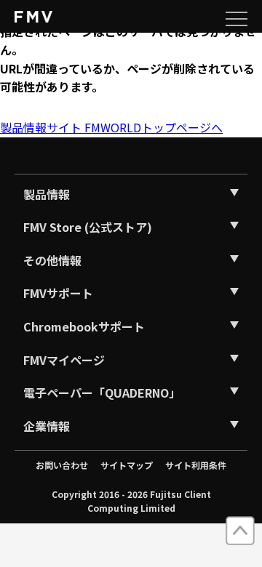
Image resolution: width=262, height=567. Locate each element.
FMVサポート (58, 293)
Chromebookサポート (84, 326)
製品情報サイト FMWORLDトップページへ (111, 127)
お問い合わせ (62, 465)
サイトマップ (126, 465)
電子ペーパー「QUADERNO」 (101, 392)
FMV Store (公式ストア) (87, 227)
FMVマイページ (64, 360)
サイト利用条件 (195, 465)
